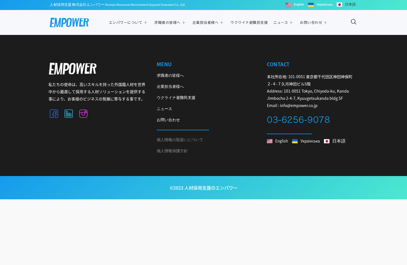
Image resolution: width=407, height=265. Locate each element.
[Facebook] (54, 114)
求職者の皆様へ (167, 22)
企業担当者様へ (205, 22)
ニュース (280, 22)
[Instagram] (83, 114)
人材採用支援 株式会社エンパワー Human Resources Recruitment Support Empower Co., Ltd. (118, 5)
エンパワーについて (126, 22)
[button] (353, 22)
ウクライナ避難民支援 (249, 22)
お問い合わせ (311, 22)
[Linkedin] (68, 114)
